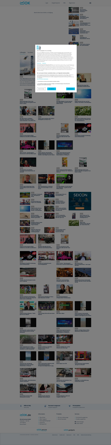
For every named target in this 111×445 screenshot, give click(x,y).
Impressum (44, 63)
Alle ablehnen (51, 88)
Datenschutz (39, 63)
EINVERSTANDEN (70, 88)
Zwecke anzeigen (41, 88)
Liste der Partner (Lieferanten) (42, 79)
